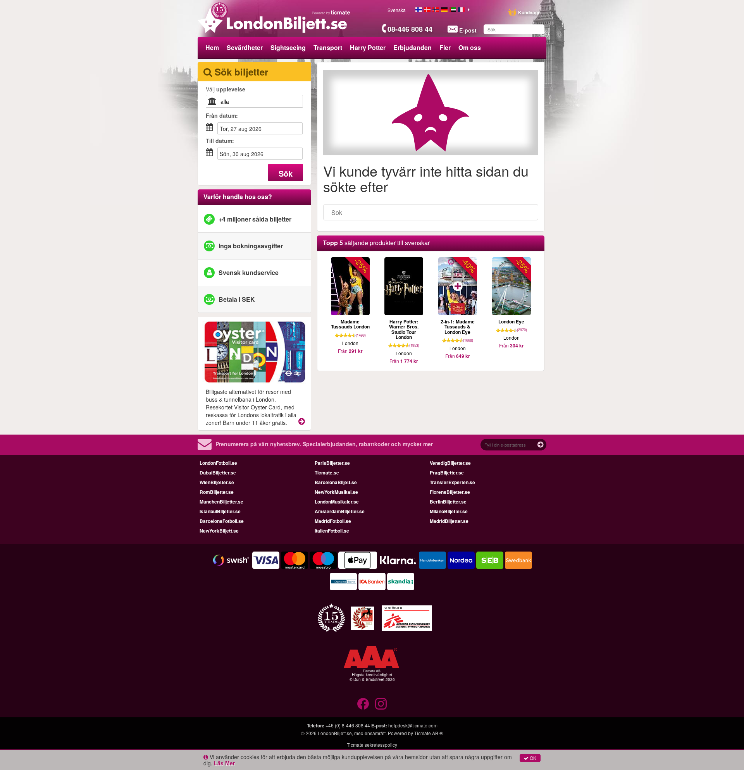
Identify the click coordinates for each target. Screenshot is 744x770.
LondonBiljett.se (335, 733)
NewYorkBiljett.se (219, 530)
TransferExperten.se (452, 482)
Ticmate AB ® (428, 733)
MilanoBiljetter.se (449, 511)
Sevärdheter (245, 47)
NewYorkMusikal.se (336, 491)
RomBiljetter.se (217, 491)
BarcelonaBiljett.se (336, 482)
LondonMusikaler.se (337, 501)
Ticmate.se (327, 472)
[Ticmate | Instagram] (381, 704)
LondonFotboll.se (218, 462)
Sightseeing (288, 47)
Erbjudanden (412, 47)
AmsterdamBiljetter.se (340, 511)
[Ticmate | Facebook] (363, 704)
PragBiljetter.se (447, 472)
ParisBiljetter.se (332, 462)
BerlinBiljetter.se (448, 501)
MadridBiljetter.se (449, 520)
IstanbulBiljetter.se (220, 511)
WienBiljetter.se (217, 482)
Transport (327, 47)
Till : (220, 140)
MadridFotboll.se (333, 520)
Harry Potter (368, 47)
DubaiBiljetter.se (218, 472)
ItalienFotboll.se (332, 530)
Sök (286, 173)
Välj (225, 89)
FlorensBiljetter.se (450, 491)
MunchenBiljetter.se (221, 501)
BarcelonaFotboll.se (222, 520)
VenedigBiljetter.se (450, 462)
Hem (212, 47)
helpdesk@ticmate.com (412, 725)
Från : (222, 115)
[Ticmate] (331, 12)
